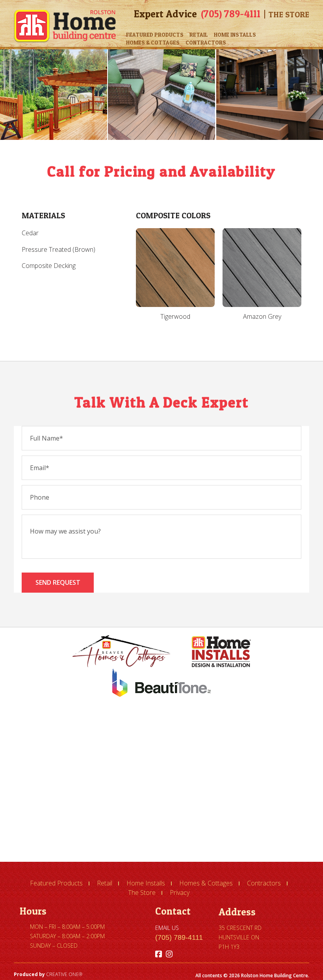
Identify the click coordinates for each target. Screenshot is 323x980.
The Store (288, 14)
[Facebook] (158, 954)
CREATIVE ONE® (64, 974)
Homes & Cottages (153, 42)
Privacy (179, 892)
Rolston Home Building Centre (65, 26)
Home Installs (235, 34)
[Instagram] (169, 954)
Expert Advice (165, 14)
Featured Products (155, 34)
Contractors (206, 42)
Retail (198, 34)
